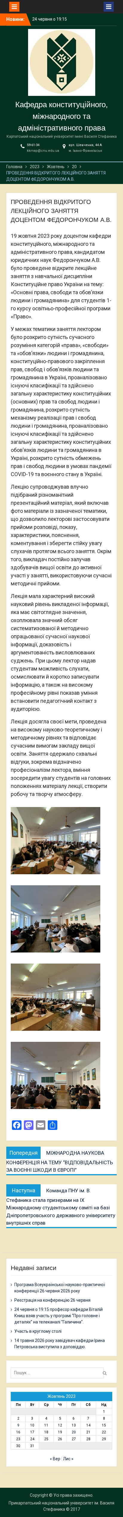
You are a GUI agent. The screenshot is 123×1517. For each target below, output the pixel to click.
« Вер (55, 1458)
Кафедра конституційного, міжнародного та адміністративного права (61, 116)
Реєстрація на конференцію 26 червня (52, 1300)
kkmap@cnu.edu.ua (43, 151)
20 (74, 1432)
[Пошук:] (59, 1372)
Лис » (68, 1458)
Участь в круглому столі (37, 1331)
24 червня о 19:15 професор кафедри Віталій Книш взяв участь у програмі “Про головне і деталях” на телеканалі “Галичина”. (58, 1315)
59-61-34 (33, 145)
